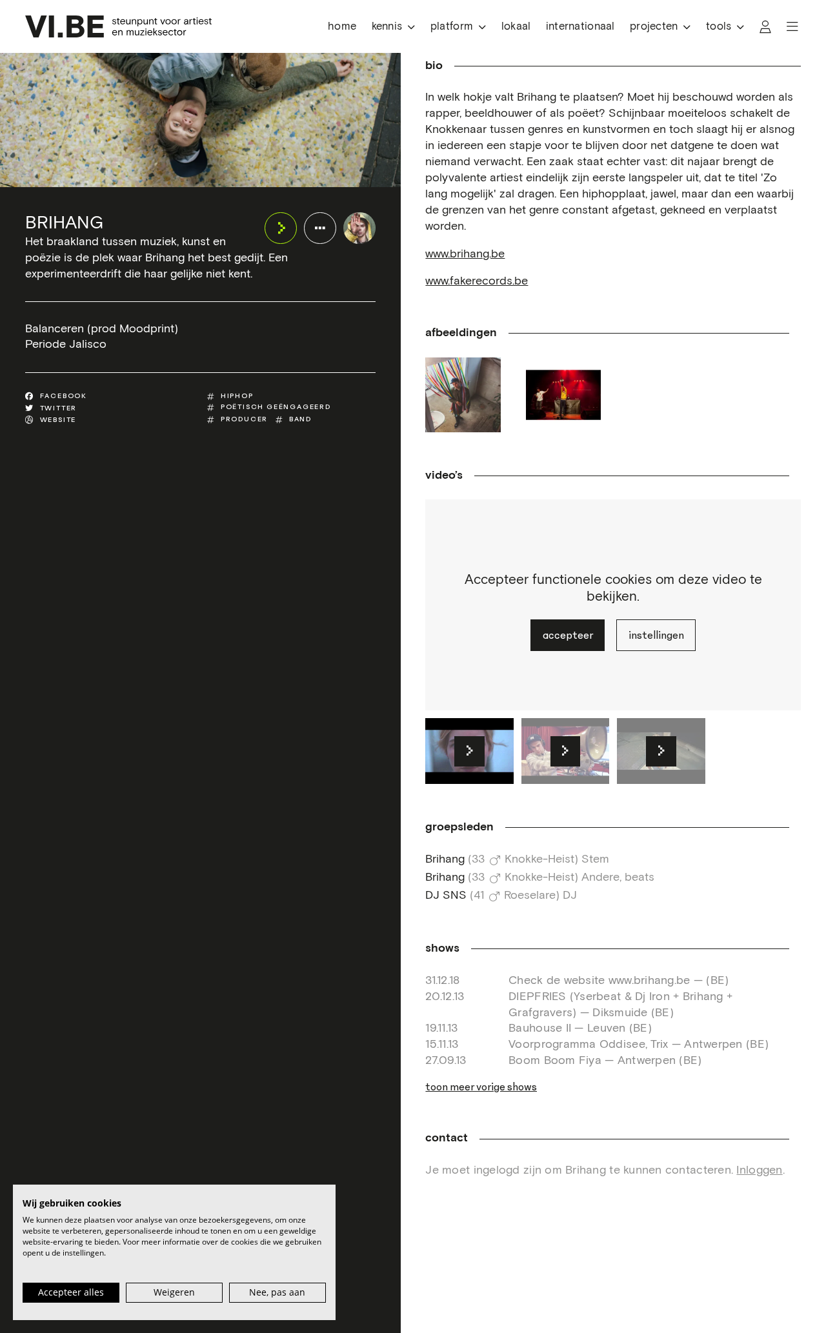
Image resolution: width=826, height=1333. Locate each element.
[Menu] (792, 26)
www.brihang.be (465, 254)
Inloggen (759, 1170)
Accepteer (568, 635)
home (342, 26)
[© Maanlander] (462, 394)
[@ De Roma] (563, 394)
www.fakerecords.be (476, 281)
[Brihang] (359, 228)
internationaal (580, 26)
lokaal (516, 26)
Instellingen (656, 635)
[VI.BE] (118, 26)
